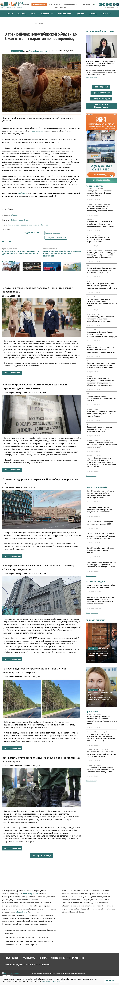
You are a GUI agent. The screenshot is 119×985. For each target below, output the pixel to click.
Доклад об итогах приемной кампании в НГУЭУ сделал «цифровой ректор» (99, 429)
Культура (90, 188)
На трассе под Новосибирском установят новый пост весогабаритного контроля (100, 318)
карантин (44, 225)
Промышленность (110, 250)
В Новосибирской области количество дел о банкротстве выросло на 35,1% (21, 252)
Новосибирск (23, 220)
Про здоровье (101, 87)
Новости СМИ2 (8, 261)
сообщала (22, 193)
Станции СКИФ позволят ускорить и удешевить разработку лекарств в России (100, 208)
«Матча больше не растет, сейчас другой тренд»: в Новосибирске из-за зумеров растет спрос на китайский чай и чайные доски (101, 462)
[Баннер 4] (72, 266)
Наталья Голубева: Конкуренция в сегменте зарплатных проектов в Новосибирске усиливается (101, 63)
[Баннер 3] (52, 266)
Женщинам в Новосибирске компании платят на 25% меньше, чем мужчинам (62, 253)
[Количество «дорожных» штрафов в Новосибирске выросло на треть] (41, 509)
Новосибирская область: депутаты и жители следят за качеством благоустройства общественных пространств (100, 381)
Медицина (107, 204)
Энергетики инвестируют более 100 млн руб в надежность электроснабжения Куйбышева (101, 564)
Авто (88, 235)
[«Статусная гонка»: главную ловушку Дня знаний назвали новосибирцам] (41, 317)
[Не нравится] (10, 241)
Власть (89, 330)
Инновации (98, 204)
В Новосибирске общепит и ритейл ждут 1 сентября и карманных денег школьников (100, 223)
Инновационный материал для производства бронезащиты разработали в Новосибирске (101, 254)
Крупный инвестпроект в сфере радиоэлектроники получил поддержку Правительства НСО (101, 365)
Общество (39, 24)
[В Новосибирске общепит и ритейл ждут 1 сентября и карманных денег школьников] (41, 414)
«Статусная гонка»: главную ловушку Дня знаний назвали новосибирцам (100, 193)
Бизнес (89, 204)
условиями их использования (53, 981)
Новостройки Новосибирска (101, 105)
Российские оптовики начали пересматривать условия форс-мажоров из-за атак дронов (101, 769)
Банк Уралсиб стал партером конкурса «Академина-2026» (100, 522)
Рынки (98, 455)
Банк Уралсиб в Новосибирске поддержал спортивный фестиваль (100, 550)
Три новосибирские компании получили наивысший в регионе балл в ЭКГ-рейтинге (101, 754)
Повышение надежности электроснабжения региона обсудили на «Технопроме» (99, 509)
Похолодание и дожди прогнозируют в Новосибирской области (101, 398)
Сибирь (14, 220)
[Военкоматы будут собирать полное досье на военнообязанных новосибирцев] (41, 787)
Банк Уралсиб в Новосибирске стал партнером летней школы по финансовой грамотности (101, 536)
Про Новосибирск (101, 92)
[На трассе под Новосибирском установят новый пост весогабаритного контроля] (41, 698)
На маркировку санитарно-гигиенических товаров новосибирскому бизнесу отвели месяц (102, 302)
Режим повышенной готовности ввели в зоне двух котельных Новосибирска (101, 413)
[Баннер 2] (31, 266)
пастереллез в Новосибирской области (23, 225)
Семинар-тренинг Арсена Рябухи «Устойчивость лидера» (101, 586)
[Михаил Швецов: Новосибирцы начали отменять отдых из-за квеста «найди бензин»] (101, 643)
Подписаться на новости (57, 237)
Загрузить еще (41, 855)
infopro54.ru (21, 912)
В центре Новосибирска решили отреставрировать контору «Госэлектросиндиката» (101, 270)
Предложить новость (52, 233)
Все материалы (91, 78)
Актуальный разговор (100, 31)
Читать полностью (12, 373)
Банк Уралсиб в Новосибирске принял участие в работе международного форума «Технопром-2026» (100, 494)
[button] (95, 4)
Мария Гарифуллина (38, 51)
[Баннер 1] (11, 266)
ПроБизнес (98, 296)
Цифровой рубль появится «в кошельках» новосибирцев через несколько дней (102, 444)
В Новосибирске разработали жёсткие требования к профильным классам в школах (101, 349)
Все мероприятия (92, 613)
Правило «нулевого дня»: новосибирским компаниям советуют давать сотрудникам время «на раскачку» (101, 737)
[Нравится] (3, 241)
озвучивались (37, 131)
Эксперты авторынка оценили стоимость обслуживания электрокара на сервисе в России (102, 285)
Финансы (107, 440)
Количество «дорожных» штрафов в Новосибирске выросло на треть (98, 239)
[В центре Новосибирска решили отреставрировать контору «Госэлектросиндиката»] (41, 595)
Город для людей (101, 98)
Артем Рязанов (15, 487)
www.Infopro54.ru (31, 893)
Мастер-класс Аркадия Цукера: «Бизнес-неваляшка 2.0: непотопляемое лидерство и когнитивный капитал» (100, 600)
